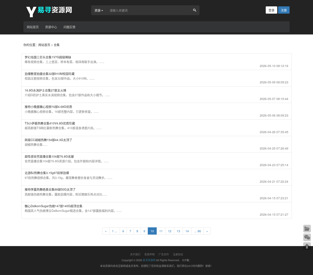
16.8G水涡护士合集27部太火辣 (45, 90)
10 (152, 231)
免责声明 (149, 254)
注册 (284, 10)
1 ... (114, 231)
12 (169, 231)
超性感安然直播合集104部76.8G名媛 (49, 156)
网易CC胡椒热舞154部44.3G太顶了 (48, 140)
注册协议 (178, 254)
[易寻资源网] (51, 11)
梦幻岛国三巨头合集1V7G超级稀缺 (48, 57)
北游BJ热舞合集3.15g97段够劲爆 (47, 173)
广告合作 (164, 254)
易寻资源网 (149, 260)
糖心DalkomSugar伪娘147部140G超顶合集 (53, 206)
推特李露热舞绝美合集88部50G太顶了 (50, 189)
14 (187, 231)
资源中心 (51, 27)
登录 (271, 10)
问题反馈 (69, 27)
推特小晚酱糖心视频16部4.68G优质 (48, 106)
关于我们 (135, 254)
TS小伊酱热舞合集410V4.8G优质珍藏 (50, 123)
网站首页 (33, 27)
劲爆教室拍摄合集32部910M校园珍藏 (50, 73)
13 (178, 231)
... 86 (197, 231)
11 (161, 231)
